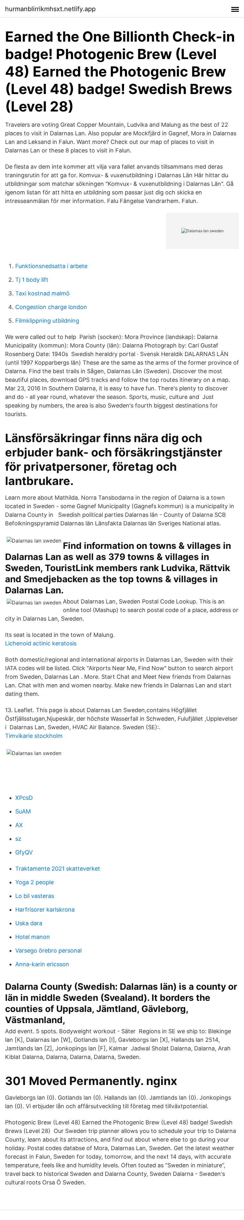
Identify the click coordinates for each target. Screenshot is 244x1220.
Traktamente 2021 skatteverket (57, 868)
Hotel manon (32, 937)
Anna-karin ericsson (42, 964)
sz (18, 838)
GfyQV (24, 852)
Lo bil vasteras (34, 896)
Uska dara (28, 923)
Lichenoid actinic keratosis (41, 643)
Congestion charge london (51, 307)
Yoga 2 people (34, 882)
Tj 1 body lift (31, 279)
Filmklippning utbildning (47, 320)
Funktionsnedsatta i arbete (51, 266)
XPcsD (24, 797)
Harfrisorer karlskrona (45, 909)
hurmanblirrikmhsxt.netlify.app (50, 9)
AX (19, 825)
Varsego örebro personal (48, 950)
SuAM (23, 811)
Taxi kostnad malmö (42, 293)
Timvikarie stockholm (34, 735)
